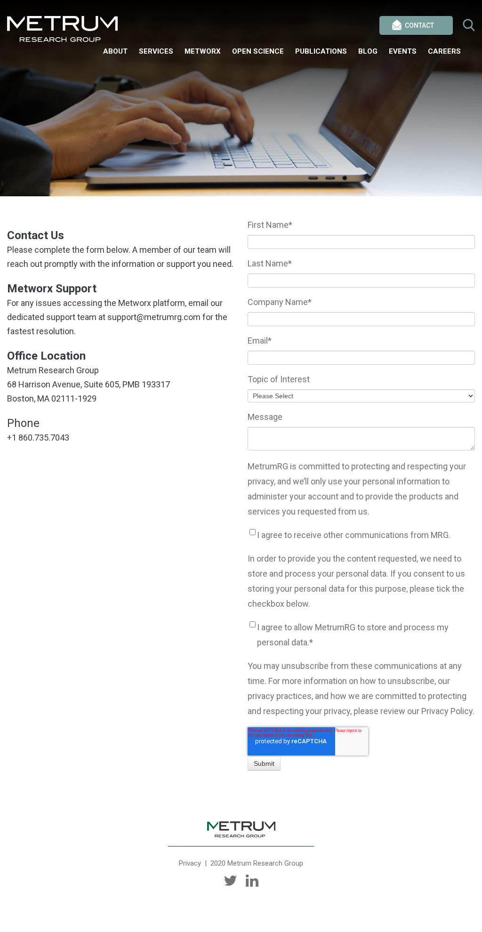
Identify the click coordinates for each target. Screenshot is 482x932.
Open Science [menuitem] (258, 51)
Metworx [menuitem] (203, 51)
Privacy (190, 863)
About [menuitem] (115, 51)
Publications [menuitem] (321, 51)
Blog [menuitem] (368, 51)
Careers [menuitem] (444, 51)
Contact (419, 25)
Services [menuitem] (156, 51)
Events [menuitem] (403, 51)
